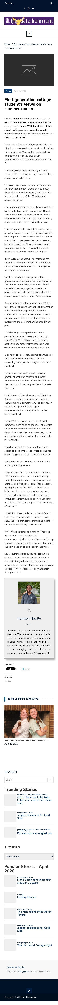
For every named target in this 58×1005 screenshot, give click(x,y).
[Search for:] (13, 3)
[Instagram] (28, 8)
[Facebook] (24, 8)
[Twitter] (33, 8)
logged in (25, 971)
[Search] (51, 3)
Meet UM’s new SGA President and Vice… (26, 740)
